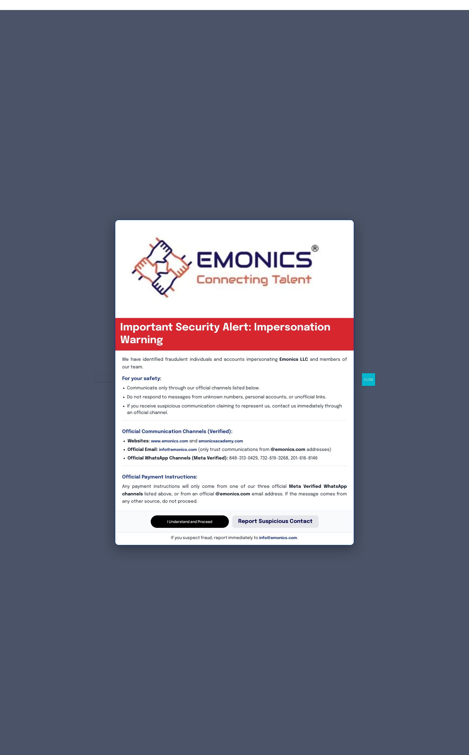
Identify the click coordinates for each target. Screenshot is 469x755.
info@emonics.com (178, 450)
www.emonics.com (169, 441)
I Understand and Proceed (189, 521)
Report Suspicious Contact (275, 521)
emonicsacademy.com (221, 441)
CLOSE (368, 379)
